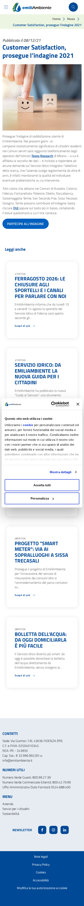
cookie (28, 425)
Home (56, 18)
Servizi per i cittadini (15, 808)
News (71, 18)
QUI (16, 208)
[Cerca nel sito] (73, 7)
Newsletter (22, 829)
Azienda (7, 803)
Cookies (41, 872)
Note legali (41, 856)
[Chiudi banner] (77, 404)
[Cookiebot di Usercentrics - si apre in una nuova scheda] (52, 404)
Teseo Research (42, 155)
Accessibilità (41, 880)
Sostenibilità (10, 813)
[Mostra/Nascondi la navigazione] (6, 7)
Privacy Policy (41, 864)
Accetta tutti (42, 485)
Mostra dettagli (61, 472)
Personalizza (40, 498)
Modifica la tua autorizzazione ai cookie (42, 888)
